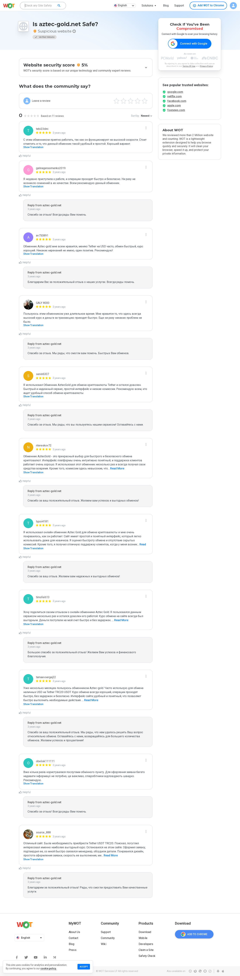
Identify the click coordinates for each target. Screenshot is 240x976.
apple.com (174, 105)
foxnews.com (176, 110)
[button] (149, 5)
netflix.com (174, 96)
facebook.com (176, 101)
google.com (175, 91)
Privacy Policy (206, 66)
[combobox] (43, 5)
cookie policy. (48, 968)
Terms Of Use (189, 66)
